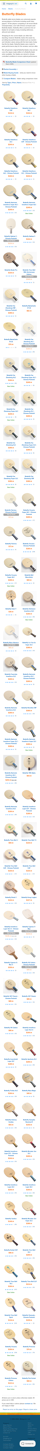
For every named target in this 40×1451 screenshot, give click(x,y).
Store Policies (7, 1425)
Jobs (29, 1432)
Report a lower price (30, 1409)
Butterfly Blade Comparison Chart (18, 62)
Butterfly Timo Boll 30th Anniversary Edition (29, 272)
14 (33, 650)
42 (33, 1258)
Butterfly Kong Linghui (29, 897)
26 (33, 351)
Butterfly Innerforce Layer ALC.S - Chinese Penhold (11, 929)
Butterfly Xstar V (11, 609)
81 (33, 1384)
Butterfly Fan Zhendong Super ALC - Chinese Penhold (29, 377)
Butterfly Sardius (11, 1218)
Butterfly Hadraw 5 (29, 236)
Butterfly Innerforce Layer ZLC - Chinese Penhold (11, 1153)
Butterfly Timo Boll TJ (29, 840)
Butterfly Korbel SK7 (11, 1250)
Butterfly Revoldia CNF (29, 708)
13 (15, 246)
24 (15, 1161)
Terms (30, 1427)
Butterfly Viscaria (11, 1346)
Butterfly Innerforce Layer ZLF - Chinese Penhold (29, 809)
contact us (29, 1403)
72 (15, 1386)
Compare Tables (8, 1448)
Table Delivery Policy (9, 1431)
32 (33, 1192)
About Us (31, 1425)
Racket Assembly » (11, 69)
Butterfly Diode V (11, 897)
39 (15, 1224)
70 (33, 1352)
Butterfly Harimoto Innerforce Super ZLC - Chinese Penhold (10, 741)
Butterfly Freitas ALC (11, 1090)
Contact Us (6, 1433)
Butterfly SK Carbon (10, 1027)
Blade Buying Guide (11, 73)
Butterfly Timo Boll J (11, 840)
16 (15, 1127)
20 (33, 1065)
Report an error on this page (12, 1409)
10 (15, 903)
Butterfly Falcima (11, 543)
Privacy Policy (32, 1429)
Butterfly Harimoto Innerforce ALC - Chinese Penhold (11, 775)
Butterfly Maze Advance (11, 642)
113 (15, 1323)
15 (33, 713)
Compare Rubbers (8, 1446)
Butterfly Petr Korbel (29, 1378)
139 (34, 551)
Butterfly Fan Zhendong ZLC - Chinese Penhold (29, 411)
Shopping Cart (7, 1438)
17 (33, 520)
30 (33, 616)
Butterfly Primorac (29, 1346)
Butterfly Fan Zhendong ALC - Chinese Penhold (29, 341)
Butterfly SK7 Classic (29, 996)
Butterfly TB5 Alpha (29, 773)
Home (4, 9)
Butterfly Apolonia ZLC (29, 1059)
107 (16, 1289)
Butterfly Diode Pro (11, 270)
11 (15, 1004)
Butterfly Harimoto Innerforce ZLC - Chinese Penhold (29, 676)
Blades (10, 9)
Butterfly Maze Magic (29, 1090)
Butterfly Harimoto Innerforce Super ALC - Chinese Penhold (11, 205)
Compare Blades (10, 78)
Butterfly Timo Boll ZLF (29, 1281)
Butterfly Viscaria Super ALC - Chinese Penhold (29, 512)
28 (15, 783)
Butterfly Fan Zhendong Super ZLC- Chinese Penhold (29, 445)
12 (15, 212)
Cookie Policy (32, 1430)
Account (5, 1436)
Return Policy (7, 1427)
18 (15, 1096)
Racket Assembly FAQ (10, 1429)
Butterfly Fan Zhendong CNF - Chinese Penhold (11, 308)
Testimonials (7, 1440)
